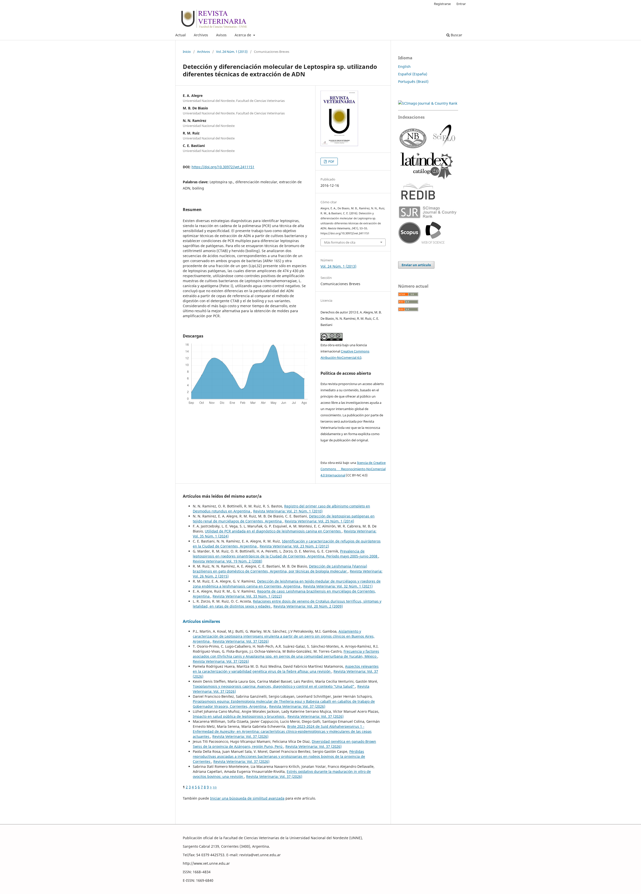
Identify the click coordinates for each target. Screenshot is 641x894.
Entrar (461, 4)
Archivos (201, 35)
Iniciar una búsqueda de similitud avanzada (247, 798)
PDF (331, 161)
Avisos (221, 35)
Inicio (187, 51)
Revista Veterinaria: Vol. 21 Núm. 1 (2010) (288, 511)
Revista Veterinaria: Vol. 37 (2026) (241, 641)
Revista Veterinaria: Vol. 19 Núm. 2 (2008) (227, 561)
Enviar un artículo (416, 265)
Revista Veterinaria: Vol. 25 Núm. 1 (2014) (319, 521)
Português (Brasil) (413, 81)
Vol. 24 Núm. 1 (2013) (232, 51)
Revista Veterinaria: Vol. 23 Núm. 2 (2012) (294, 546)
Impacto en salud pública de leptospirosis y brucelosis (239, 716)
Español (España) (412, 74)
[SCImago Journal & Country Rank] (427, 103)
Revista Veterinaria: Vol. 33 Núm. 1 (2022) (247, 596)
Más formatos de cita (339, 242)
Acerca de (243, 35)
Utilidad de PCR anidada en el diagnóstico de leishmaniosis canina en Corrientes (273, 531)
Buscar (456, 35)
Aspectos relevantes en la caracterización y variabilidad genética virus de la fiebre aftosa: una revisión (286, 669)
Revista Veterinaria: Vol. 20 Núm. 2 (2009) (308, 606)
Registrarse (442, 4)
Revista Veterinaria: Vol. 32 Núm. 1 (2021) (338, 586)
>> (215, 787)
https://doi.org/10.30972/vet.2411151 (223, 166)
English (404, 66)
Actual (180, 35)
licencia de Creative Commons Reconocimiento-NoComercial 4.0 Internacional (353, 468)
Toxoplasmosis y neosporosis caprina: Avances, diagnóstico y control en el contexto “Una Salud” (274, 686)
